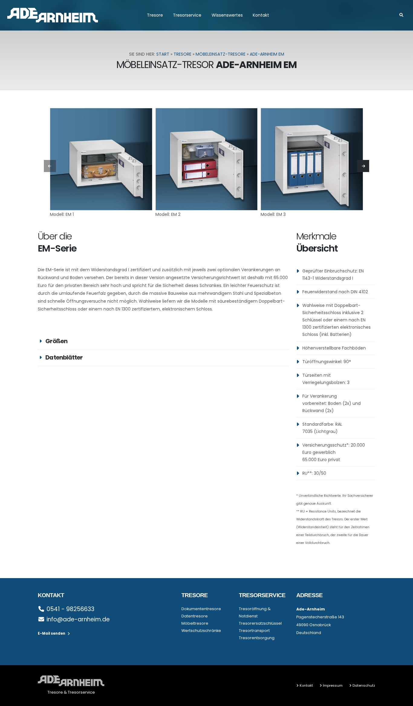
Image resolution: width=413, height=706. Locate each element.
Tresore (155, 15)
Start (162, 54)
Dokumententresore (201, 608)
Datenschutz (364, 685)
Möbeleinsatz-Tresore (221, 54)
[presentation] (50, 166)
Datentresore (194, 616)
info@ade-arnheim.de (78, 619)
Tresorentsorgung (257, 637)
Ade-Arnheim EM (267, 54)
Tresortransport (254, 630)
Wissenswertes (227, 15)
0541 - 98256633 (70, 609)
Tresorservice (187, 15)
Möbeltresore (194, 623)
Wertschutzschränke (201, 630)
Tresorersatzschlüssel (260, 623)
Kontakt (261, 15)
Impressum (333, 685)
